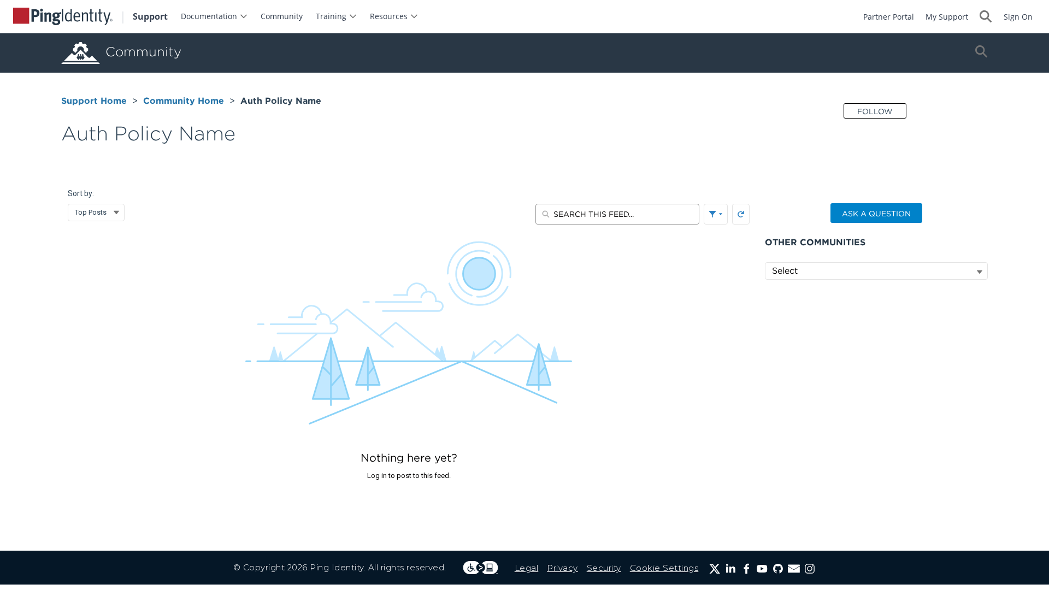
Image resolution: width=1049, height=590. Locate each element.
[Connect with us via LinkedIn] (730, 569)
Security (604, 568)
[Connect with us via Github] (778, 569)
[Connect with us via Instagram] (810, 569)
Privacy (562, 568)
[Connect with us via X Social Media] (715, 569)
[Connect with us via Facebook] (746, 569)
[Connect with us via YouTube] (762, 569)
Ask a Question (876, 213)
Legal (527, 568)
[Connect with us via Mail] (794, 569)
